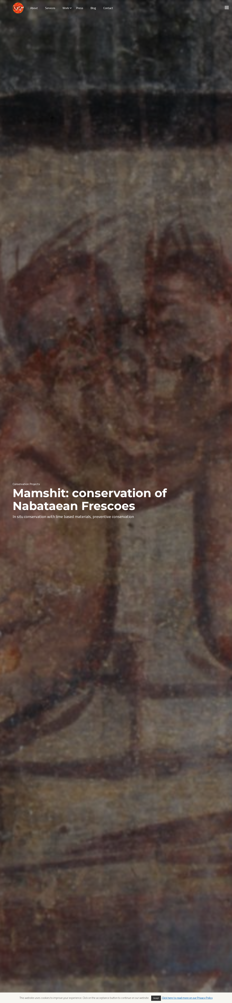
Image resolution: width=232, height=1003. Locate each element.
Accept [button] (156, 998)
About (34, 8)
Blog (93, 8)
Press (79, 8)
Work (66, 8)
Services (50, 8)
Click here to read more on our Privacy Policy (187, 997)
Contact (108, 8)
